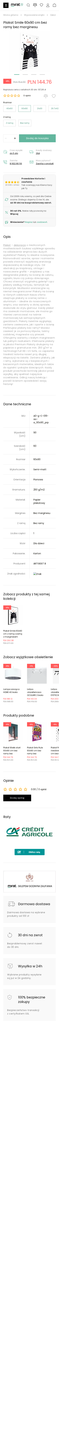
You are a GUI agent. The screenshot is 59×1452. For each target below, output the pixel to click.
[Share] (41, 5)
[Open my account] (48, 5)
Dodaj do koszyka (37, 138)
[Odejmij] (5, 138)
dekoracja (20, 245)
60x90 (24, 108)
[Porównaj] (46, 96)
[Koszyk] (54, 5)
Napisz (29, 222)
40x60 (9, 108)
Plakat (7, 245)
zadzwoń (42, 222)
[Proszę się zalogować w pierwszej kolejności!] (54, 96)
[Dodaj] (15, 138)
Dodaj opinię (17, 797)
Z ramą (9, 123)
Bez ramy (25, 123)
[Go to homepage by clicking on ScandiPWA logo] (17, 6)
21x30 (39, 108)
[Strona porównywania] (35, 5)
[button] (29, 51)
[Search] (28, 5)
